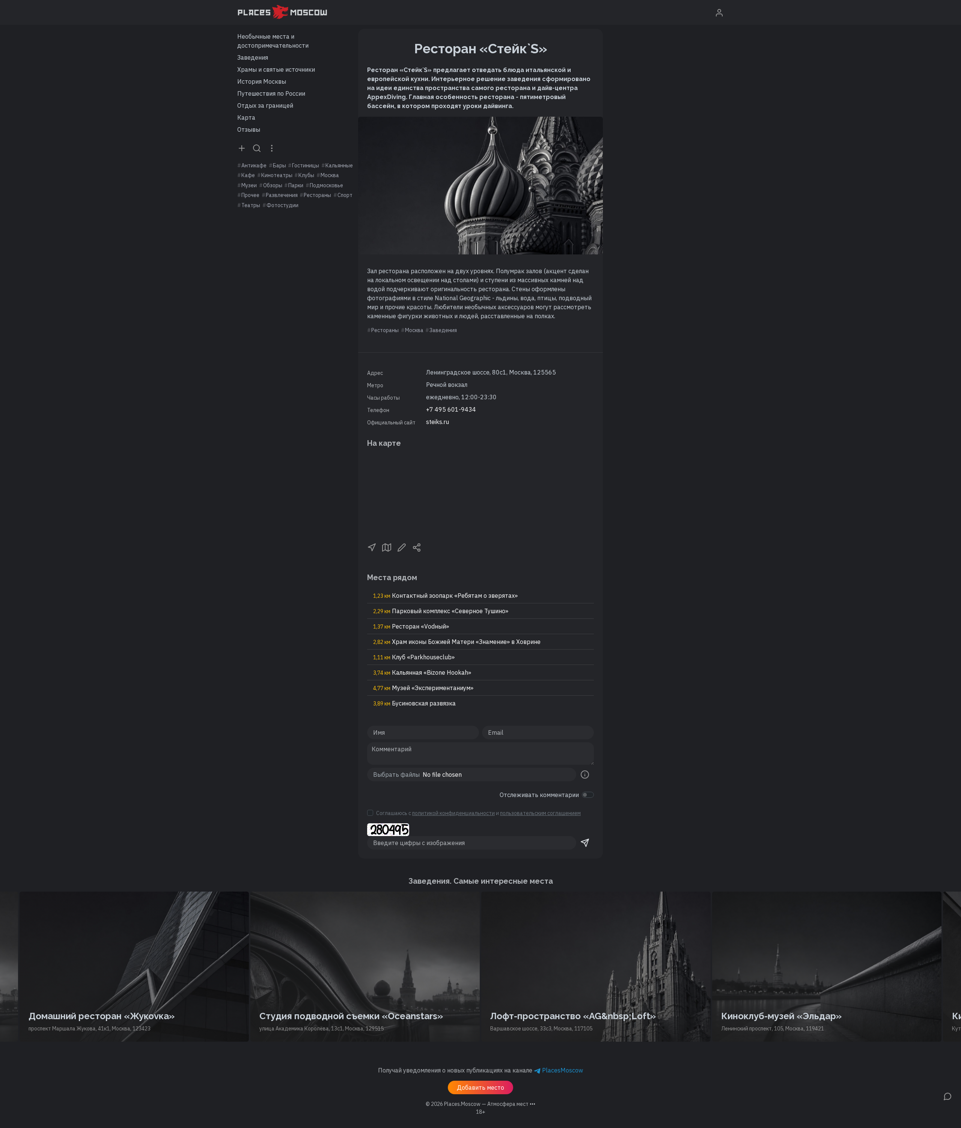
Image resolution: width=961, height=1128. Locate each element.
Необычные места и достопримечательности (273, 41)
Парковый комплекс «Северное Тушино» (440, 611)
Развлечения (282, 195)
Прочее (250, 195)
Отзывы (248, 129)
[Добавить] (241, 148)
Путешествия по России (271, 93)
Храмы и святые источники (276, 69)
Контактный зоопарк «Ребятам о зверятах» (445, 595)
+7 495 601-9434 (451, 409)
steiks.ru (437, 422)
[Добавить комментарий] (947, 1095)
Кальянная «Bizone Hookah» (422, 672)
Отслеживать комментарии (539, 795)
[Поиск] (256, 148)
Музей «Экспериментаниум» (423, 688)
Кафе (248, 175)
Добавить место (480, 1087)
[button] (371, 546)
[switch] (588, 795)
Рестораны (317, 195)
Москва (330, 175)
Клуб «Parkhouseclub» (414, 657)
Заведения (252, 57)
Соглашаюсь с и (478, 813)
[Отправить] (585, 843)
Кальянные (339, 165)
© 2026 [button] (480, 1104)
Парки (295, 185)
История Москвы (261, 81)
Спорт (344, 195)
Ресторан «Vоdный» (411, 626)
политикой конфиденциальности (453, 813)
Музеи (249, 185)
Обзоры (272, 185)
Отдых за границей (265, 105)
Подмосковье (326, 185)
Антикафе (254, 165)
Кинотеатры (276, 175)
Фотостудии (282, 205)
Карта (246, 117)
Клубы (306, 175)
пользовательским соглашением (540, 813)
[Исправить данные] (401, 546)
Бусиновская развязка (414, 703)
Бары (279, 165)
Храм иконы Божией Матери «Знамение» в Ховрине (457, 641)
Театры (250, 205)
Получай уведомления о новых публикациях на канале (480, 1070)
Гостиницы (305, 165)
